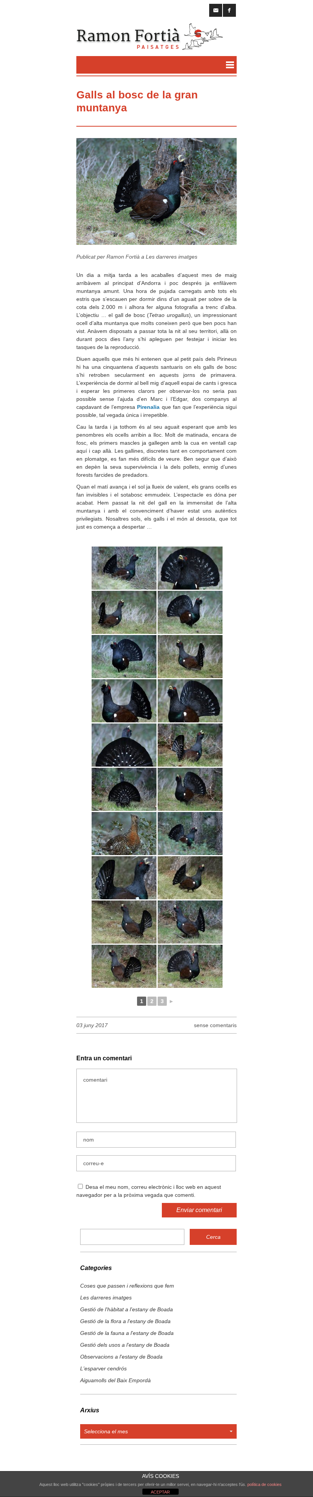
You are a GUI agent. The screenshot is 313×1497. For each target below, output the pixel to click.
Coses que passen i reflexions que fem (127, 1286)
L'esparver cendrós (103, 1368)
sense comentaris (215, 1025)
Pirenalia (148, 407)
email (215, 10)
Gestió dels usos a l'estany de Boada (124, 1345)
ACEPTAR (160, 1492)
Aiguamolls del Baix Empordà (115, 1380)
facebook (229, 10)
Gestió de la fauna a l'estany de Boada (127, 1333)
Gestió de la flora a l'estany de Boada (125, 1321)
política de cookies (264, 1484)
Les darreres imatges (171, 257)
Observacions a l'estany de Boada (121, 1357)
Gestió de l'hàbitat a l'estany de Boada (126, 1309)
